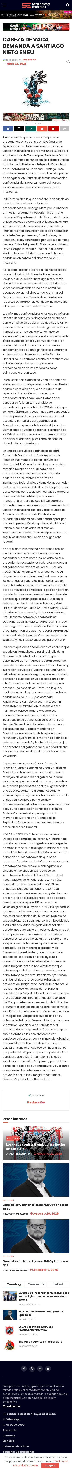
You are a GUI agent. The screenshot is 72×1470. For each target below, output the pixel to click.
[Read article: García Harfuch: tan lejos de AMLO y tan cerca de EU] (36, 1180)
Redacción (29, 59)
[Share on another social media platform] (64, 128)
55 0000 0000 (15, 1425)
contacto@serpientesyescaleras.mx (31, 1414)
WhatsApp (13, 1419)
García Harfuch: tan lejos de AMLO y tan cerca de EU (35, 1207)
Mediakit (8, 1441)
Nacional (12, 1138)
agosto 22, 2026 (49, 1154)
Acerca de (9, 1430)
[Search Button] (67, 5)
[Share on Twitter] (19, 128)
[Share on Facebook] (8, 128)
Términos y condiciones (18, 1452)
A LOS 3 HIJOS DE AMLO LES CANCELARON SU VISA (36, 1328)
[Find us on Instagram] (40, 1369)
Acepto (50, 1465)
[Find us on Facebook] (24, 1369)
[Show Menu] (4, 5)
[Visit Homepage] (36, 5)
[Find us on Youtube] (48, 1369)
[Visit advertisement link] (36, 14)
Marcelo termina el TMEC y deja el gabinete (41, 1313)
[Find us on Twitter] (32, 1369)
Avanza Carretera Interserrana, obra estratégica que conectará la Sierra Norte (44, 1296)
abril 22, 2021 (16, 64)
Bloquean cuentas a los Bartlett (40, 1341)
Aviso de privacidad (16, 1446)
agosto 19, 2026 (45, 1270)
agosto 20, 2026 (46, 1214)
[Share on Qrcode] (53, 128)
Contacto (9, 1435)
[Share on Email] (42, 128)
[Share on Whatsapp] (30, 128)
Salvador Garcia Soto (20, 1154)
